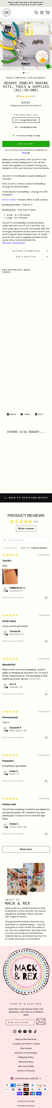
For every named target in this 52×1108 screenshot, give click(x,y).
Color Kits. (35, 225)
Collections (19, 77)
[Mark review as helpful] (46, 597)
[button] (40, 521)
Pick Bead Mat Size (26, 115)
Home (9, 77)
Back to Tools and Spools (28, 498)
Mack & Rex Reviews (26, 1039)
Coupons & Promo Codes (26, 1043)
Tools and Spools (35, 77)
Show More (35, 679)
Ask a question (26, 257)
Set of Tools (8, 199)
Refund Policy (26, 1061)
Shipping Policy (26, 1057)
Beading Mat (9, 209)
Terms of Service (26, 1070)
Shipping (15, 105)
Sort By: (26, 548)
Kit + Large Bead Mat (26, 120)
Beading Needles (11, 204)
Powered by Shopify (26, 1106)
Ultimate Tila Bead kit (13, 243)
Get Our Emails (26, 1066)
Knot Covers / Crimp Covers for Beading (23, 183)
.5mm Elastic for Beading (15, 191)
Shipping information (26, 251)
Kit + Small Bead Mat (26, 127)
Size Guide (26, 1048)
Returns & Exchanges (26, 1052)
